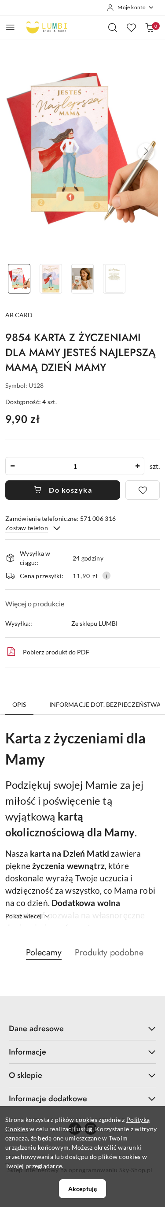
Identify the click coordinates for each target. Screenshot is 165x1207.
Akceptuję (82, 1188)
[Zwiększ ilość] (137, 466)
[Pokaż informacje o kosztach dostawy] (106, 575)
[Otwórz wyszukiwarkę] (112, 27)
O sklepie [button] (25, 1075)
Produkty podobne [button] (109, 952)
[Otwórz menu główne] (10, 27)
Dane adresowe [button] (36, 1028)
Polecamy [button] (44, 952)
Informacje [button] (27, 1052)
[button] (146, 151)
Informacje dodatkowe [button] (48, 1098)
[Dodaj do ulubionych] (142, 490)
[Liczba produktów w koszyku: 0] (149, 27)
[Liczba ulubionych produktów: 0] (131, 27)
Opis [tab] (19, 704)
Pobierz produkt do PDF (56, 652)
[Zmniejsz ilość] (12, 466)
